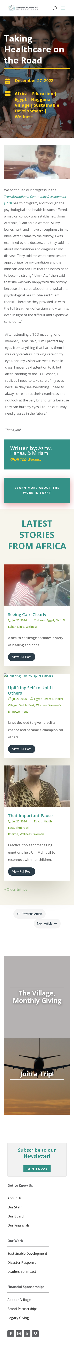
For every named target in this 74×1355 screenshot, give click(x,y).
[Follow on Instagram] (19, 1333)
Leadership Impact (21, 1271)
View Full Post (21, 657)
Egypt (21, 99)
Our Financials (18, 1225)
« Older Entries (15, 889)
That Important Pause (30, 815)
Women (41, 705)
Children (39, 620)
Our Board (15, 1216)
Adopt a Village (19, 1299)
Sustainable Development (37, 108)
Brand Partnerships (22, 1308)
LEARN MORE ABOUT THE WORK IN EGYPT (37, 490)
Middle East (26, 705)
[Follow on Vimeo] (35, 1333)
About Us (14, 1198)
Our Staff (14, 1207)
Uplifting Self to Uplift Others (30, 690)
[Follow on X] (27, 1333)
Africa (21, 93)
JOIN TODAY (37, 1169)
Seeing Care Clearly (27, 614)
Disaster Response (21, 1262)
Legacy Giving (18, 1318)
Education (42, 93)
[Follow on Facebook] (10, 1333)
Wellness (24, 116)
